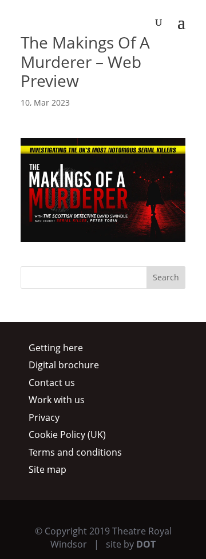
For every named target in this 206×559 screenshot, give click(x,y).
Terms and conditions (75, 452)
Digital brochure (64, 365)
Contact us (52, 382)
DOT (146, 544)
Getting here (56, 347)
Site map (47, 469)
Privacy (44, 417)
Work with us (57, 399)
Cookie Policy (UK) (67, 434)
